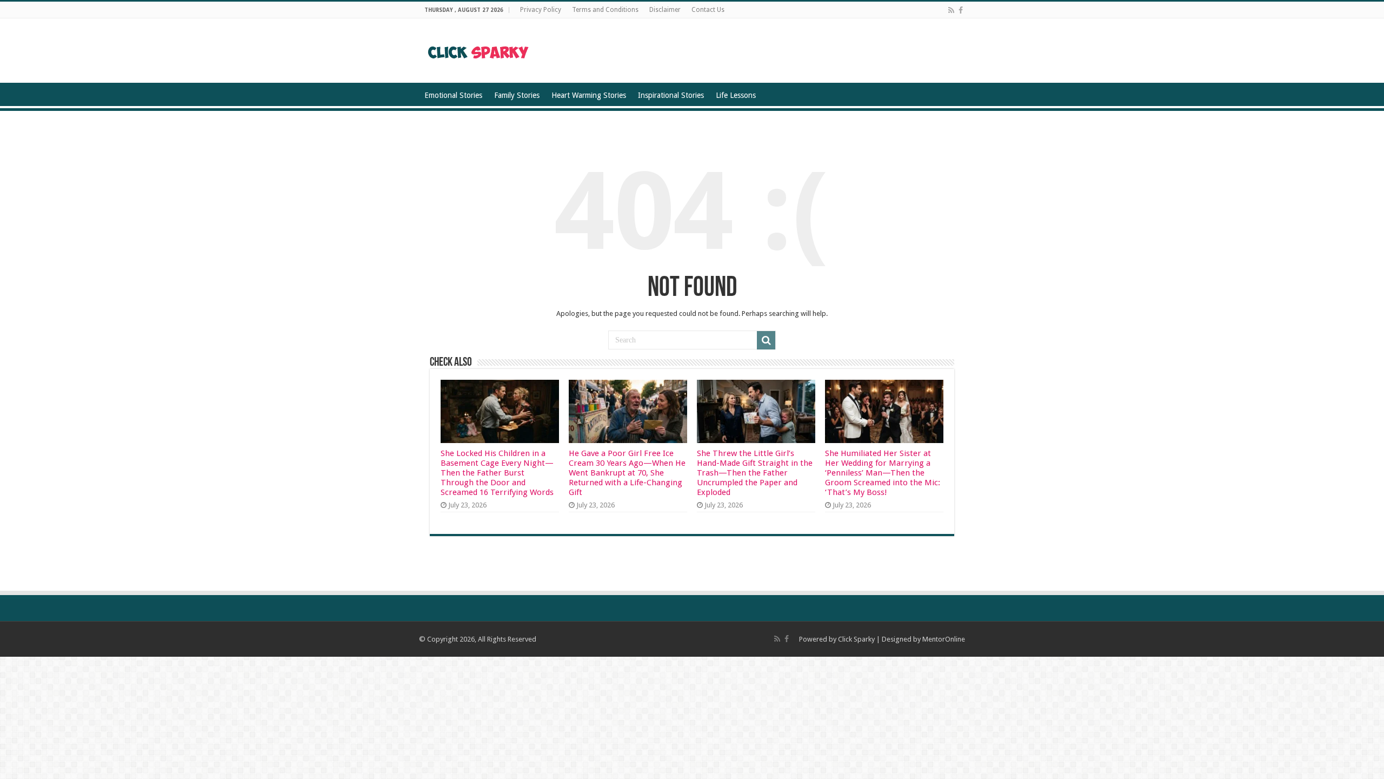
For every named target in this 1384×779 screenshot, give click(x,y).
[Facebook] (960, 10)
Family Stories (517, 95)
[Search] (766, 340)
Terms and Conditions (605, 10)
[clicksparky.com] (478, 50)
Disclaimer (665, 10)
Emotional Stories (453, 95)
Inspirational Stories (671, 95)
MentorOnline (943, 639)
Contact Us (707, 10)
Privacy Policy (540, 10)
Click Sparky (856, 639)
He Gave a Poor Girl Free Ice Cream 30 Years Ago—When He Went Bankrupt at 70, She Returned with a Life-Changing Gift (627, 472)
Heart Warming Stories (588, 95)
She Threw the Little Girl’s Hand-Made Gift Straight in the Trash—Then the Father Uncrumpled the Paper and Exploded (755, 472)
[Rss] (951, 10)
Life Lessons (736, 95)
